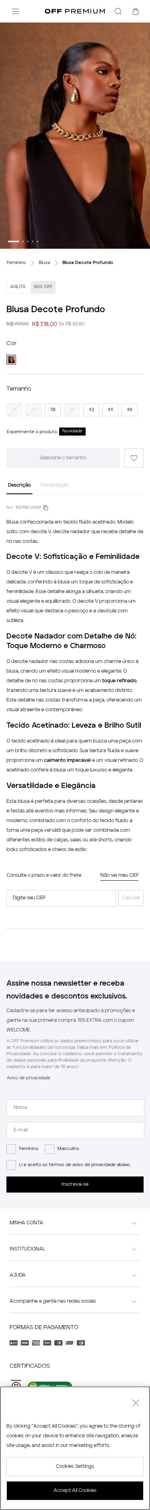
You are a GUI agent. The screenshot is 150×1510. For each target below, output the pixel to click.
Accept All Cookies (75, 1490)
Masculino (68, 1149)
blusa (64, 582)
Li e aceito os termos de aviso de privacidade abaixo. (75, 1165)
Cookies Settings (75, 1466)
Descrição (19, 485)
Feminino (28, 1149)
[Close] (136, 1404)
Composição (54, 485)
